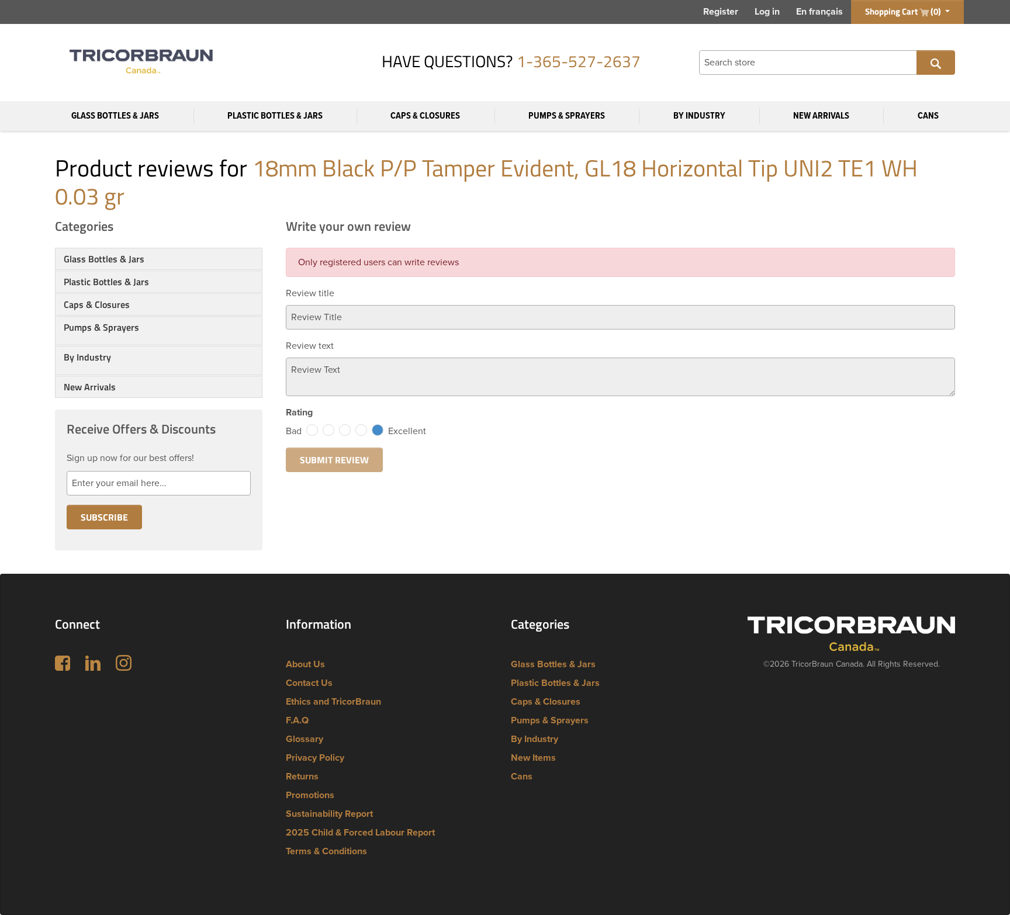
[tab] (159, 258)
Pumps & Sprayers (566, 116)
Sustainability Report (329, 814)
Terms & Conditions (326, 851)
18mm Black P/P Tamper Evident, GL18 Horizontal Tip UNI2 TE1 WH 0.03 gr (486, 182)
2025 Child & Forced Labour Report (360, 832)
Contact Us (309, 683)
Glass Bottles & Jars (115, 116)
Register (720, 12)
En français (819, 12)
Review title (310, 293)
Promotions (310, 795)
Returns (302, 776)
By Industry (699, 116)
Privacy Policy (315, 758)
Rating (299, 412)
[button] (159, 341)
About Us (305, 664)
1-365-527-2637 (579, 61)
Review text (310, 346)
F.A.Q (297, 720)
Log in (767, 12)
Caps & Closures (425, 116)
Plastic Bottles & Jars (275, 116)
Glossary (304, 739)
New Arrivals (821, 116)
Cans (928, 116)
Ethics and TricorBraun (333, 702)
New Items (533, 758)
